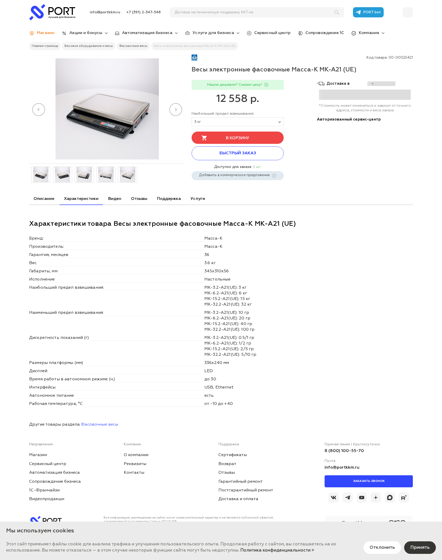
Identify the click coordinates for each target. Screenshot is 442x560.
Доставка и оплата (238, 499)
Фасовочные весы (99, 425)
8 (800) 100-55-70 (344, 451)
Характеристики (81, 199)
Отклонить (382, 547)
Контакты (134, 473)
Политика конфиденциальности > (277, 550)
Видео (114, 199)
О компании (136, 455)
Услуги (198, 199)
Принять (420, 547)
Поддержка (169, 199)
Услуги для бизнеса (213, 33)
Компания (369, 33)
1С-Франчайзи (44, 490)
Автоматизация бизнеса (147, 33)
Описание (44, 199)
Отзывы (139, 199)
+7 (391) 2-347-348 (143, 12)
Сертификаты (232, 455)
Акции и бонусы (85, 33)
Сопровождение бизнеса (55, 482)
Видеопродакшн (46, 499)
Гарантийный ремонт (240, 482)
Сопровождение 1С (324, 33)
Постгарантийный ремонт (245, 490)
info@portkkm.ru (105, 12)
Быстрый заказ (237, 153)
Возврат (227, 464)
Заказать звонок (369, 481)
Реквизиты (135, 464)
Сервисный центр (272, 33)
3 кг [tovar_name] (197, 122)
